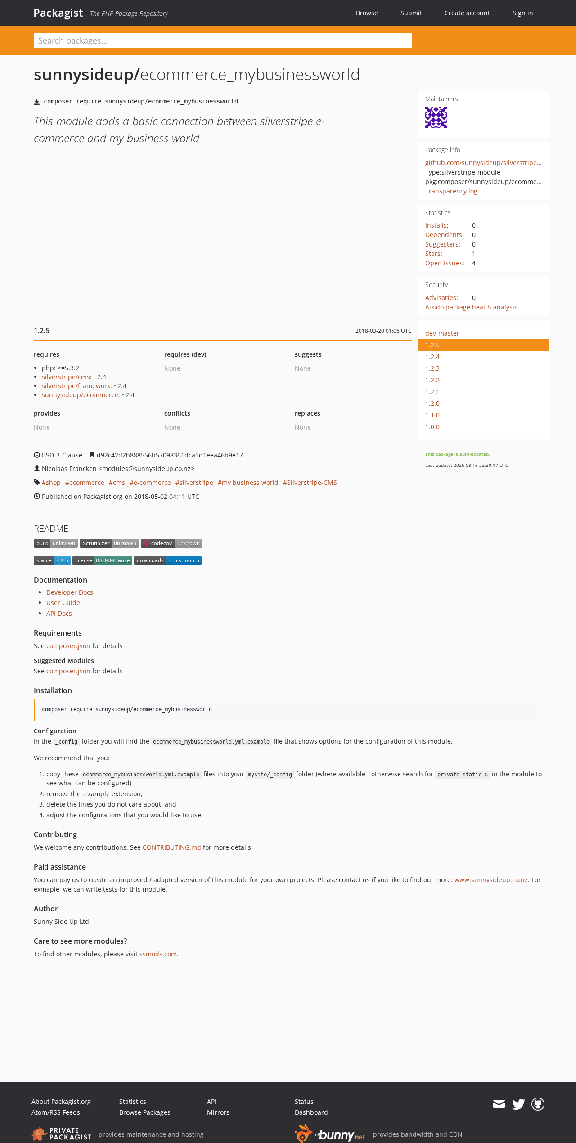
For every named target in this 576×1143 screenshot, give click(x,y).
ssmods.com (158, 954)
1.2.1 (432, 391)
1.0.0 (432, 426)
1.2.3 (432, 368)
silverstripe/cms (66, 376)
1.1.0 (432, 415)
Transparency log (451, 191)
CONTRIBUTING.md (172, 847)
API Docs (59, 613)
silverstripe (196, 482)
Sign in (523, 13)
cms (119, 482)
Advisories (440, 297)
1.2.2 (432, 380)
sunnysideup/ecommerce (80, 394)
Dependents (443, 234)
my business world (250, 482)
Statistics (132, 1101)
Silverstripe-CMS (312, 482)
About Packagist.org (61, 1101)
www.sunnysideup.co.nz (491, 879)
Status (304, 1101)
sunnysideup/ (87, 74)
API (211, 1101)
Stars (433, 253)
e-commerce (152, 482)
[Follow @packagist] (518, 1104)
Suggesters (442, 244)
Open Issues (444, 263)
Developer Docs (69, 592)
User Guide (63, 602)
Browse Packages (145, 1112)
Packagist (58, 12)
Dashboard (311, 1112)
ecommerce (86, 482)
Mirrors (218, 1112)
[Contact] (498, 1104)
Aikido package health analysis (471, 307)
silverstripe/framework (76, 385)
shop (53, 482)
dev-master (442, 333)
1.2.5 (432, 345)
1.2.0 (432, 403)
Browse (367, 13)
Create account (467, 13)
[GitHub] (537, 1104)
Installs (436, 225)
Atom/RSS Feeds (56, 1112)
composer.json (68, 645)
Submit (411, 13)
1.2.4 (432, 356)
